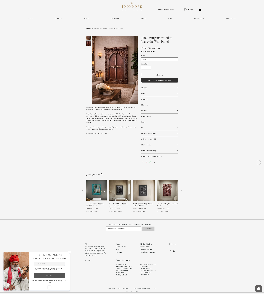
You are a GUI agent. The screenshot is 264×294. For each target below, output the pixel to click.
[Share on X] (154, 162)
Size (143, 56)
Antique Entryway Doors (124, 266)
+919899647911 (125, 288)
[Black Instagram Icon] (174, 251)
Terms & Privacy (145, 247)
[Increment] (149, 68)
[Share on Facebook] (142, 162)
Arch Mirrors (120, 273)
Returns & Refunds (146, 249)
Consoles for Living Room (124, 268)
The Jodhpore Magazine (147, 252)
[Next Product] (181, 190)
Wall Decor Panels (121, 275)
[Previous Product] (82, 190)
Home (88, 28)
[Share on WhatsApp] (150, 162)
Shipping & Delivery (146, 244)
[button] (200, 9)
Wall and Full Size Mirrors (148, 264)
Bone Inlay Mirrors (122, 271)
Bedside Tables (144, 275)
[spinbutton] (146, 68)
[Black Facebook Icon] (170, 251)
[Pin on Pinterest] (146, 162)
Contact (118, 244)
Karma (118, 249)
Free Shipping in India (148, 51)
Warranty (119, 252)
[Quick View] (96, 190)
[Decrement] (143, 68)
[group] (132, 195)
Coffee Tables (144, 266)
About (87, 244)
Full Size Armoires (145, 268)
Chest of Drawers (145, 273)
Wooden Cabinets (121, 264)
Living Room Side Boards (148, 270)
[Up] (258, 162)
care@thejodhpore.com (147, 288)
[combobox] (159, 59)
